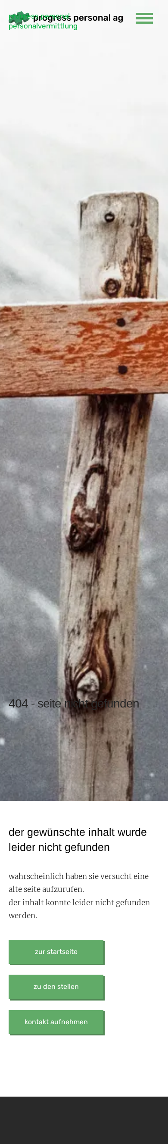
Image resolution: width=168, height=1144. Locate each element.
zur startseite (56, 952)
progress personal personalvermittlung (43, 19)
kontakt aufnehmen (56, 1022)
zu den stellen (56, 986)
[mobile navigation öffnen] (144, 18)
